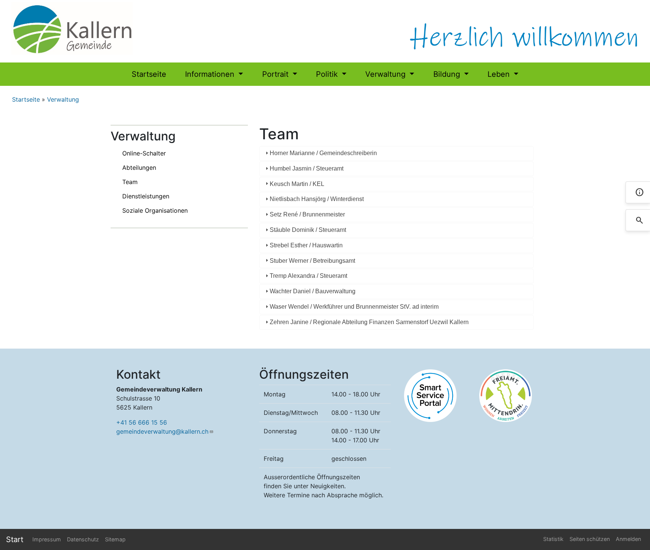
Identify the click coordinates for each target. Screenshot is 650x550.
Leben (499, 74)
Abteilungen (139, 167)
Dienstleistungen (145, 196)
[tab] (396, 153)
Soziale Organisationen (155, 210)
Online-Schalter (144, 153)
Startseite (149, 74)
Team (130, 182)
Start (14, 539)
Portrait (276, 74)
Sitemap (115, 539)
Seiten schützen (590, 539)
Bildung (447, 74)
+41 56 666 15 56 (141, 422)
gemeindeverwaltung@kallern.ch (162, 431)
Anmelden (628, 539)
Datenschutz (83, 539)
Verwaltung (386, 74)
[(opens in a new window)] (430, 395)
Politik (328, 74)
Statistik (553, 539)
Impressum (46, 539)
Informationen (211, 74)
